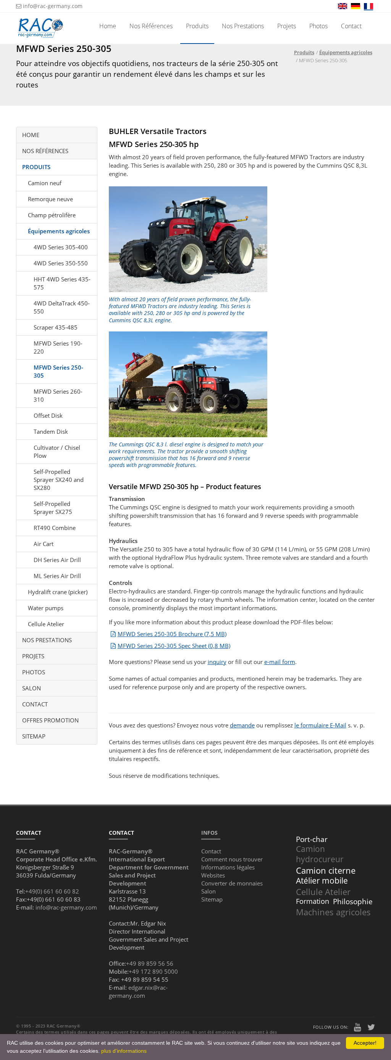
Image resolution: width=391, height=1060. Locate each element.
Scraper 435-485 (56, 327)
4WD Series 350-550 (61, 263)
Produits (197, 26)
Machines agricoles (333, 912)
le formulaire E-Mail (320, 725)
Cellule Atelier (46, 624)
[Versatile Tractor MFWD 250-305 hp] (188, 384)
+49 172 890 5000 (153, 971)
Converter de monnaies (232, 883)
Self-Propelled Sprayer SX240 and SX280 (59, 479)
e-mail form (279, 662)
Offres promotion (50, 720)
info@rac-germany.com (51, 6)
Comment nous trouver (232, 859)
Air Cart (43, 544)
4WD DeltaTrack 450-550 (62, 307)
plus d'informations (124, 1051)
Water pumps (45, 608)
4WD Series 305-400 (61, 247)
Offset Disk (48, 415)
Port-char (312, 839)
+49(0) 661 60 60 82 (52, 891)
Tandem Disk (51, 431)
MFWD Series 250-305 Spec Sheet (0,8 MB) (174, 646)
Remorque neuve (50, 199)
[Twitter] (371, 1028)
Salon (31, 688)
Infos (209, 832)
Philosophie (353, 901)
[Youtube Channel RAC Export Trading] (358, 1028)
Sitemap (33, 736)
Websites (213, 875)
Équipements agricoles (59, 231)
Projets (286, 26)
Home (107, 26)
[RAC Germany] (40, 22)
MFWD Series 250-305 (58, 371)
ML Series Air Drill (57, 576)
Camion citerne (325, 870)
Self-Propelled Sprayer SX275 (53, 507)
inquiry (217, 662)
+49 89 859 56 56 (149, 963)
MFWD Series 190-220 (58, 347)
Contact (351, 26)
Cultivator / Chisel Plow (57, 451)
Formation (312, 901)
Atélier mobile (322, 880)
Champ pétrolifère (52, 215)
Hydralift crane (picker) (57, 592)
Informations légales (228, 867)
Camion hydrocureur (320, 853)
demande (242, 725)
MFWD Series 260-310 (58, 395)
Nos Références (151, 26)
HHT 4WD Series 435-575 (62, 283)
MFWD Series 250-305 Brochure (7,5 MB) (172, 634)
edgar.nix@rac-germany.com (138, 991)
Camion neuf (44, 183)
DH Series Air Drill (57, 560)
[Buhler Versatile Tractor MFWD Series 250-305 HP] (188, 239)
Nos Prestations (243, 26)
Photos (318, 26)
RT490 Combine (55, 528)
